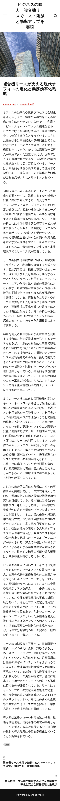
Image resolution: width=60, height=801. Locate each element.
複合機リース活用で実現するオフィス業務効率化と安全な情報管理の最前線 (31, 782)
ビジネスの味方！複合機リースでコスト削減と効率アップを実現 (30, 15)
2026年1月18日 (27, 104)
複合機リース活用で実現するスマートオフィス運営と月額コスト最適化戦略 (29, 764)
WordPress (37, 795)
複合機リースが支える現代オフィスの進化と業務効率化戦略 (29, 88)
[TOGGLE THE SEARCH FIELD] (55, 16)
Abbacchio (9, 104)
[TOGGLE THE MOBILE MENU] (5, 16)
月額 (7, 745)
